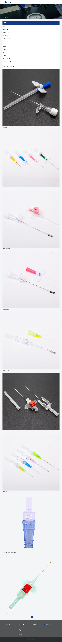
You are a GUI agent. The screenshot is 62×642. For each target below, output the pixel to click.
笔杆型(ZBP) (5, 26)
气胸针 (4, 55)
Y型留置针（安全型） (7, 61)
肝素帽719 (5, 49)
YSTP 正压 (5, 52)
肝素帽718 (5, 46)
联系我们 (45, 1)
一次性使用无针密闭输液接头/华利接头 (10, 66)
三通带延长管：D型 (6, 41)
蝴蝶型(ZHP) (5, 29)
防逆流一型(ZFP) (6, 35)
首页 (26, 1)
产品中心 (35, 1)
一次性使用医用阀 (6, 38)
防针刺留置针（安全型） (7, 58)
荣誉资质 (40, 1)
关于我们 (30, 1)
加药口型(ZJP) (6, 32)
